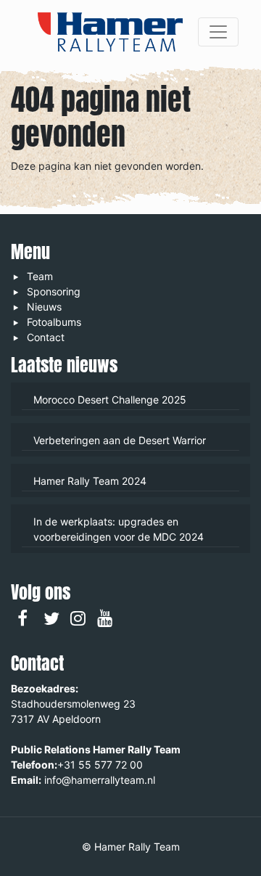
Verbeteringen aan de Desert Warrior (119, 440)
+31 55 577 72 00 (100, 764)
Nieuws (44, 306)
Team (40, 276)
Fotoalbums (54, 322)
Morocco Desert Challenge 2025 (109, 399)
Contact (46, 337)
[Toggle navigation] (218, 31)
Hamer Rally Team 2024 (89, 481)
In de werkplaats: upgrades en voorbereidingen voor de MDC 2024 (118, 529)
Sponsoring (53, 291)
